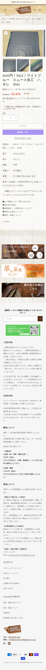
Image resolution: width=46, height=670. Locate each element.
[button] (5, 10)
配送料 (9, 98)
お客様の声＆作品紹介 (11, 583)
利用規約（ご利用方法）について (18, 208)
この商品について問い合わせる (17, 201)
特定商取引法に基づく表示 (13, 618)
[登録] (40, 318)
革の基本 (6, 578)
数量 (4, 113)
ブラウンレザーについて (12, 568)
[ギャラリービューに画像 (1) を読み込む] (9, 65)
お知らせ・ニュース (10, 573)
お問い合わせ (8, 588)
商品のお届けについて (13, 211)
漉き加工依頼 (9, 205)
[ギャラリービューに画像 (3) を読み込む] (36, 65)
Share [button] (7, 221)
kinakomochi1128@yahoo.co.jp (22, 555)
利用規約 (6, 613)
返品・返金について (12, 215)
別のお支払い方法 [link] (23, 138)
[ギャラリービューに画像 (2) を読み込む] (23, 65)
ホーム (4, 19)
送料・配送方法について (12, 603)
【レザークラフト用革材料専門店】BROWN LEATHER (26, 662)
